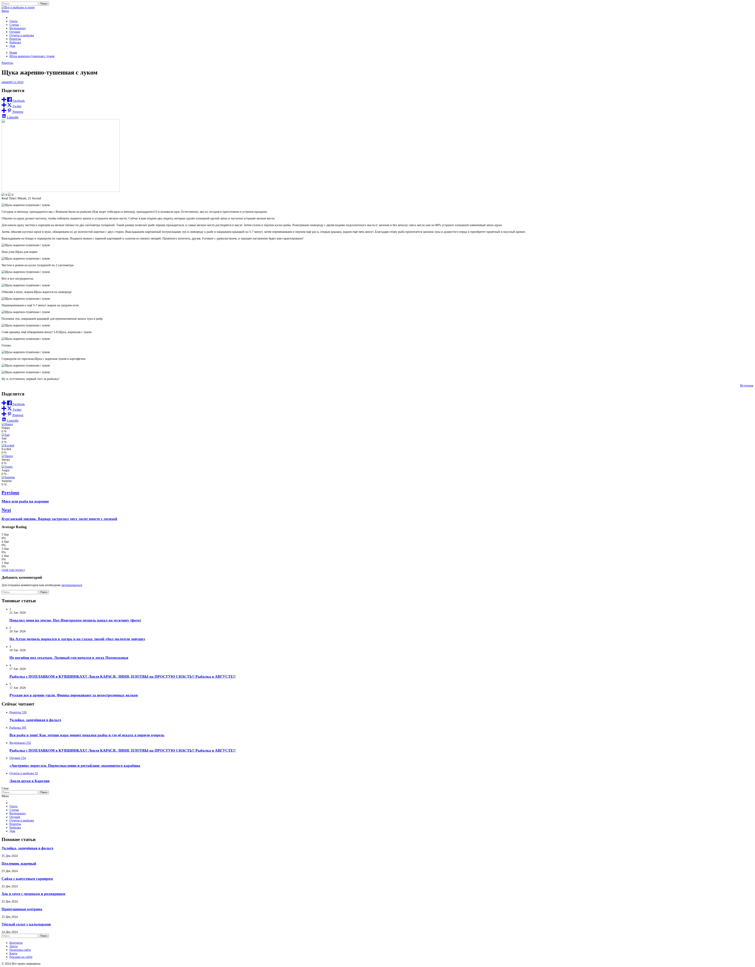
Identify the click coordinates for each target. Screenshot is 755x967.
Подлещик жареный (19, 863)
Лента (13, 946)
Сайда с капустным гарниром (27, 879)
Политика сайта (20, 949)
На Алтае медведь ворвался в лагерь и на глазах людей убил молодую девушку (77, 639)
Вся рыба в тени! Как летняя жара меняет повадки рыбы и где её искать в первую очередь (86, 735)
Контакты (16, 942)
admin (5, 82)
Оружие (14, 31)
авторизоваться (72, 585)
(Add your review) (13, 570)
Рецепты (15, 39)
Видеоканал (17, 28)
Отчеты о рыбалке (21, 35)
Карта (13, 953)
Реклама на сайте (20, 957)
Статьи (14, 24)
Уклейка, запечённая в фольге (35, 720)
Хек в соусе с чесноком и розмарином (33, 894)
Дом (12, 46)
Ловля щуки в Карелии (29, 781)
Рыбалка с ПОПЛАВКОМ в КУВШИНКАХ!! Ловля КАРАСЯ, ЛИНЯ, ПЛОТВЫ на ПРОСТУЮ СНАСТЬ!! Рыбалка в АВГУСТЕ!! (122, 676)
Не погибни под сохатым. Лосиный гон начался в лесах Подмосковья (68, 658)
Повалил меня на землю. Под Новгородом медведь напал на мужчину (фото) (75, 620)
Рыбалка (15, 42)
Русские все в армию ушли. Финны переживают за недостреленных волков (73, 695)
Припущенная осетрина (22, 909)
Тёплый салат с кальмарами (26, 924)
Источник (746, 385)
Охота (13, 21)
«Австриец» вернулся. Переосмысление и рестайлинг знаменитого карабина (74, 765)
